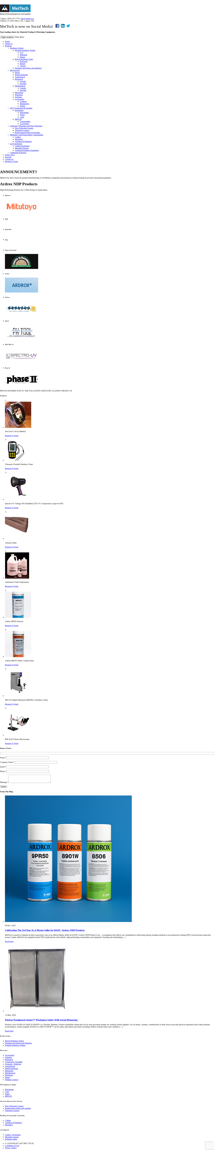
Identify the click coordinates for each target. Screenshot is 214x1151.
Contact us (9, 159)
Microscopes (15, 70)
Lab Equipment (16, 144)
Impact (22, 57)
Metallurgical (20, 86)
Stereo (17, 73)
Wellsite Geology (11, 1080)
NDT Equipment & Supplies (21, 108)
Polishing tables (11, 1139)
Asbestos (18, 97)
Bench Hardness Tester (24, 59)
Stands (22, 106)
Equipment (19, 110)
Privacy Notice (11, 1148)
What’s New (10, 155)
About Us (9, 44)
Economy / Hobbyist (13, 1064)
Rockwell (23, 61)
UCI (21, 53)
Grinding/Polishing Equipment (27, 150)
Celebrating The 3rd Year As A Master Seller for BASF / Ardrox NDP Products (45, 930)
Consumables (25, 121)
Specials (8, 157)
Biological (19, 79)
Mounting (19, 139)
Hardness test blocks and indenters (28, 68)
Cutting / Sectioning (13, 1135)
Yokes (22, 115)
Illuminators (24, 104)
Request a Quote (11, 161)
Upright (23, 81)
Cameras (23, 101)
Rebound (23, 55)
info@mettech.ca (27, 19)
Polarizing (19, 95)
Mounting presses (12, 1137)
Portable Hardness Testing (25, 50)
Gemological (20, 77)
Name (3, 758)
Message (4, 782)
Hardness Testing (16, 48)
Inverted (23, 84)
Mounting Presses (22, 148)
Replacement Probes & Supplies (27, 133)
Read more (9, 941)
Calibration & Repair (18, 153)
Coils (22, 117)
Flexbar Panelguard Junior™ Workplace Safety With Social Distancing (41, 1020)
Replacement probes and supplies (18, 1108)
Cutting (18, 137)
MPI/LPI (18, 119)
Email (3, 767)
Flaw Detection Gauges (24, 128)
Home (7, 41)
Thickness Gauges (22, 130)
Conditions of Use (12, 1146)
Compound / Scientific (14, 1062)
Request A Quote (11, 436)
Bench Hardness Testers (14, 1041)
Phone (3, 771)
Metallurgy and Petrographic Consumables (26, 135)
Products (8, 46)
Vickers (23, 66)
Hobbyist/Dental (21, 75)
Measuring (19, 93)
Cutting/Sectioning (22, 146)
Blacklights (24, 113)
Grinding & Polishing (23, 141)
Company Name (7, 762)
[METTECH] (15, 14)
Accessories (19, 99)
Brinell (22, 64)
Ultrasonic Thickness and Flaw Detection (26, 126)
